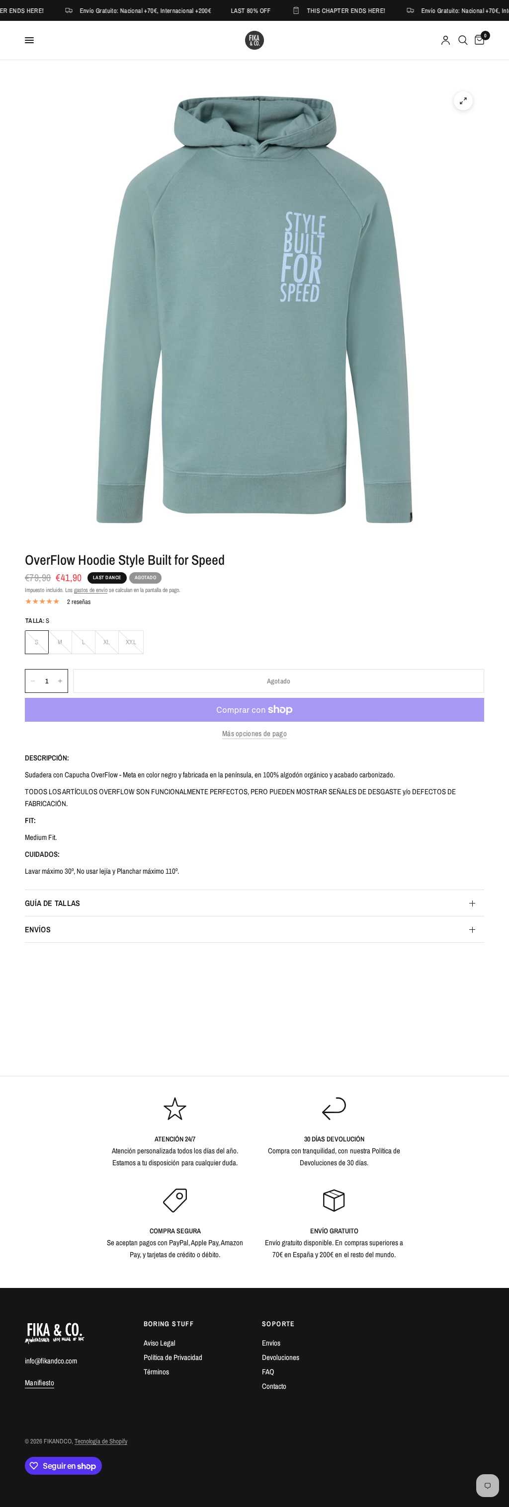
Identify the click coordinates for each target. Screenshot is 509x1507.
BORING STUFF (169, 1323)
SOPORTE (278, 1323)
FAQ (268, 1371)
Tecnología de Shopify (101, 1441)
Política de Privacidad (173, 1357)
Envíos (271, 1343)
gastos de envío (90, 590)
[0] (477, 40)
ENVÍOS (38, 929)
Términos (156, 1371)
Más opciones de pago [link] (254, 733)
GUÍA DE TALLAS (52, 903)
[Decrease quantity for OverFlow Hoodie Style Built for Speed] (32, 681)
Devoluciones (280, 1357)
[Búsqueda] (463, 40)
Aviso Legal (159, 1343)
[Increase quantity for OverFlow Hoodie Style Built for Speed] (60, 681)
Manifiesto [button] (39, 1382)
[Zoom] (463, 100)
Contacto (274, 1386)
